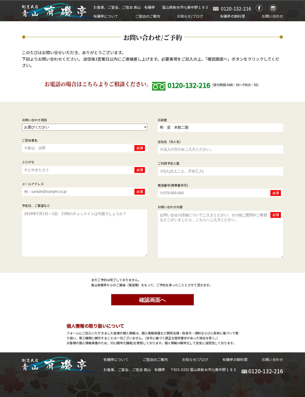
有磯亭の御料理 (232, 16)
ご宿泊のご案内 (147, 16)
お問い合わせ (272, 16)
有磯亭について (105, 16)
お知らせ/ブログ (190, 16)
